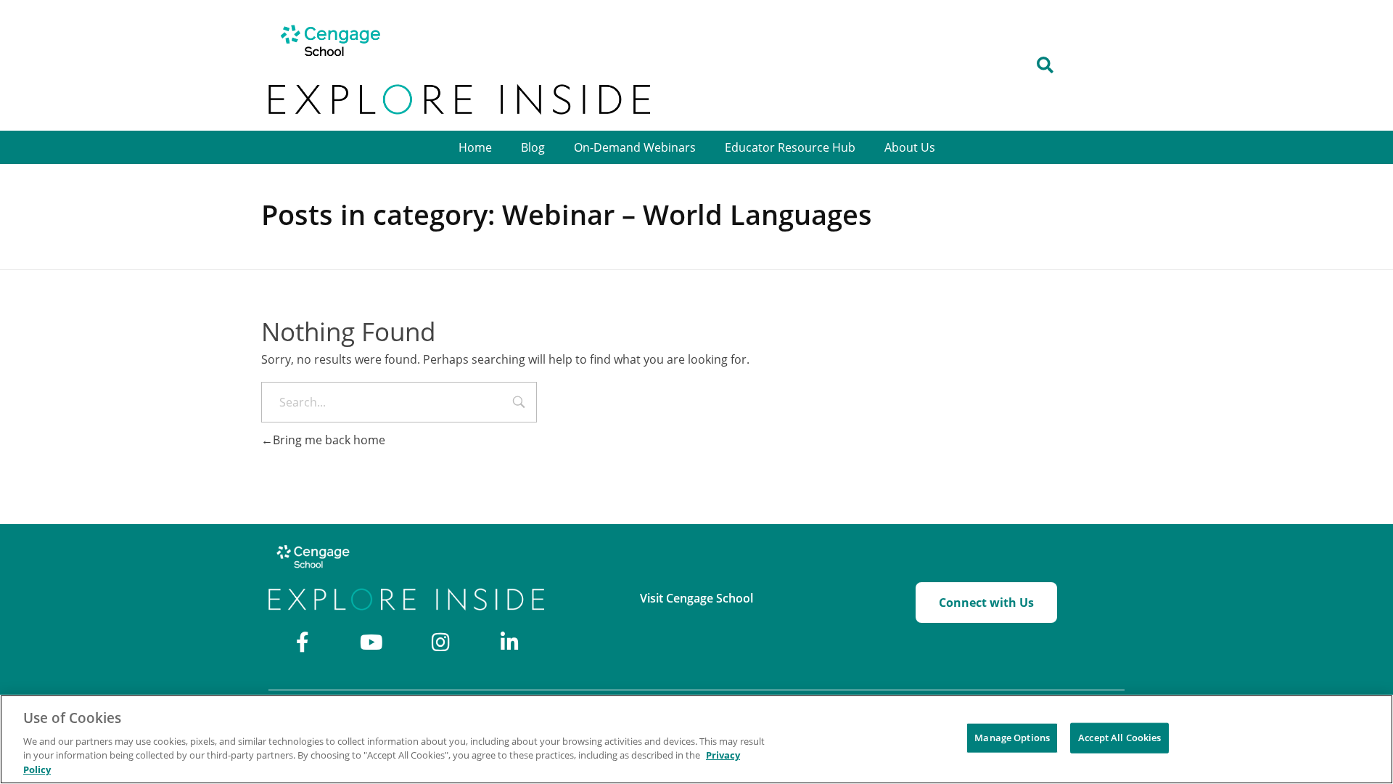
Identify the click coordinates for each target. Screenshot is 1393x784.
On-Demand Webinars (635, 147)
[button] (1045, 65)
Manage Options (1012, 737)
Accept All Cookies (1119, 737)
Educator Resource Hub (790, 147)
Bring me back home (329, 440)
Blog (533, 147)
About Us (909, 147)
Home (475, 147)
